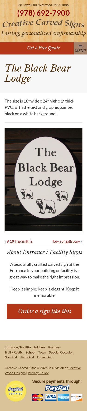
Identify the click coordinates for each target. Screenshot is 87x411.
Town (42, 352)
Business (54, 347)
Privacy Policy (38, 373)
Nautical (11, 357)
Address (39, 347)
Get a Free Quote (43, 48)
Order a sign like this (44, 311)
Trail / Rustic (14, 352)
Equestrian (44, 357)
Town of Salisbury (66, 241)
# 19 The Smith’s (20, 241)
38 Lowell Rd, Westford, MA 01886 (43, 5)
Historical (27, 357)
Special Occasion (61, 352)
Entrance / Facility (18, 347)
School (30, 352)
